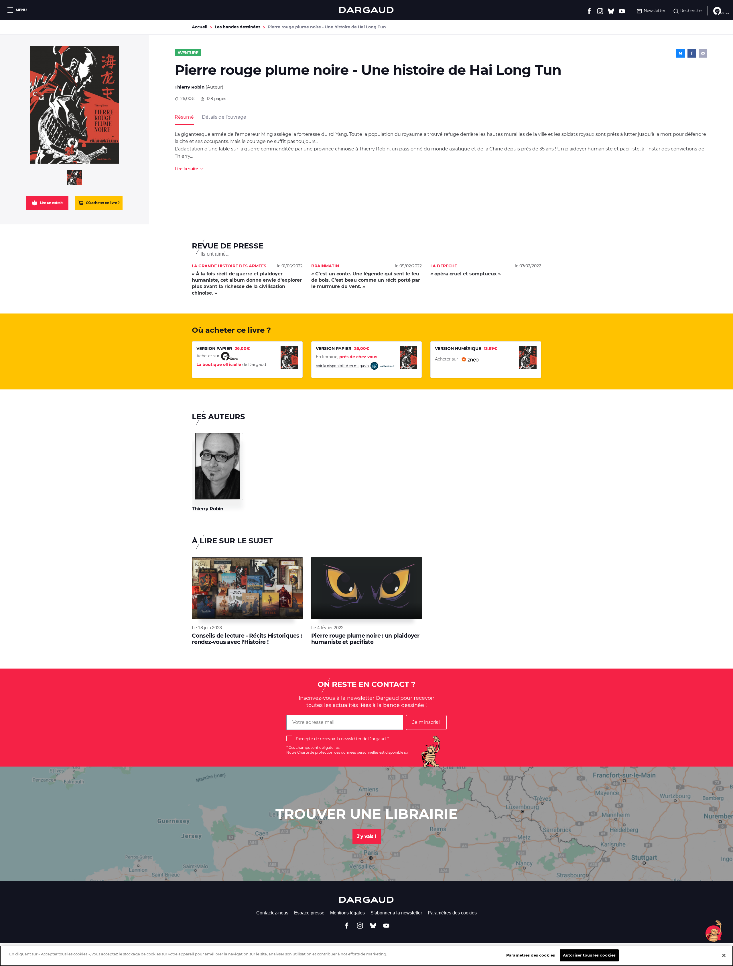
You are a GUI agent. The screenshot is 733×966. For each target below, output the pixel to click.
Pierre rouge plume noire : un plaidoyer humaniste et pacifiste (365, 638)
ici (406, 752)
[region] (366, 956)
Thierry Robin (189, 87)
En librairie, (346, 356)
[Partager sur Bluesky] (680, 53)
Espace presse (309, 912)
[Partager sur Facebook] (691, 53)
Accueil (199, 27)
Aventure (188, 52)
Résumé (184, 117)
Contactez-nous (272, 912)
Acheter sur (447, 359)
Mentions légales (347, 912)
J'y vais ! (366, 836)
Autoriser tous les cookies (589, 955)
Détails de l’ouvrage (224, 117)
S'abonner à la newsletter (396, 912)
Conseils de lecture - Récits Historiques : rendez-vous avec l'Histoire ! (247, 638)
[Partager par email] (703, 53)
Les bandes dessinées (237, 27)
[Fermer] (724, 955)
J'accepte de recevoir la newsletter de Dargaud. (340, 738)
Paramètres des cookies (452, 912)
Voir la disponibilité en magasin (343, 365)
